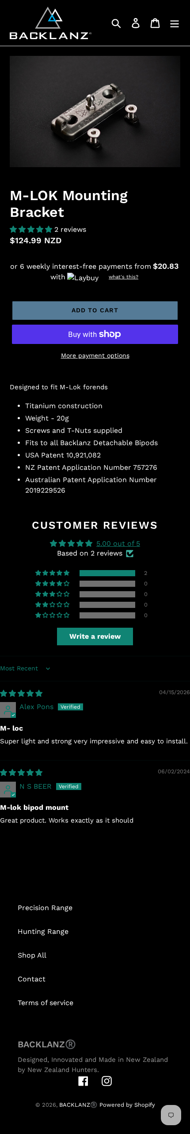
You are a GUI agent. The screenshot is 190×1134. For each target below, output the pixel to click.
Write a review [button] (95, 636)
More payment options (95, 355)
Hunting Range (43, 931)
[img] (21, 693)
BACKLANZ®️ (78, 1104)
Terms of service (45, 1003)
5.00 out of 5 (118, 543)
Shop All (32, 955)
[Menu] (174, 23)
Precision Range (45, 908)
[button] (32, 229)
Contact (32, 979)
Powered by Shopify (127, 1104)
